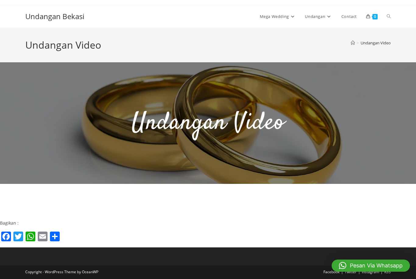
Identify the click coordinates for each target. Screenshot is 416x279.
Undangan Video (376, 43)
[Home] (353, 43)
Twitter (351, 271)
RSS (387, 271)
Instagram (370, 271)
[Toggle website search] (388, 16)
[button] (371, 266)
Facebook (331, 271)
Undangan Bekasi (54, 16)
